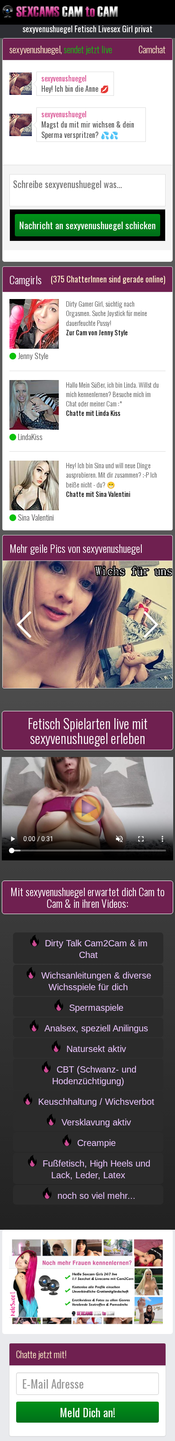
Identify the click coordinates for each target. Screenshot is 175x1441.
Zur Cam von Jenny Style (97, 332)
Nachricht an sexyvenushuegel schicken (87, 225)
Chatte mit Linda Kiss (93, 413)
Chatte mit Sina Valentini (98, 494)
